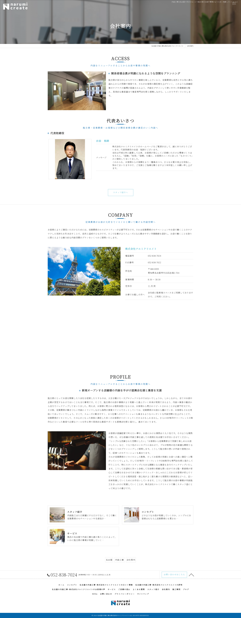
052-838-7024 (154, 255)
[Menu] (234, 3)
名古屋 (109, 559)
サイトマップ (143, 594)
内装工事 (119, 559)
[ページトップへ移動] (191, 574)
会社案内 (131, 559)
